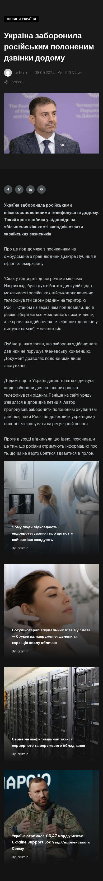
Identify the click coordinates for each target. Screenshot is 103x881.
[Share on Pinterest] (41, 189)
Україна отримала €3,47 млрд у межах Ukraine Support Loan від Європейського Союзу (51, 842)
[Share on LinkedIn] (30, 189)
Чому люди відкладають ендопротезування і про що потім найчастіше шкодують (42, 533)
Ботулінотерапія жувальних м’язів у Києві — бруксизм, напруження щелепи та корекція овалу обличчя (51, 636)
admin (23, 548)
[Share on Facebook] (8, 189)
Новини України (21, 19)
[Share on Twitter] (19, 189)
